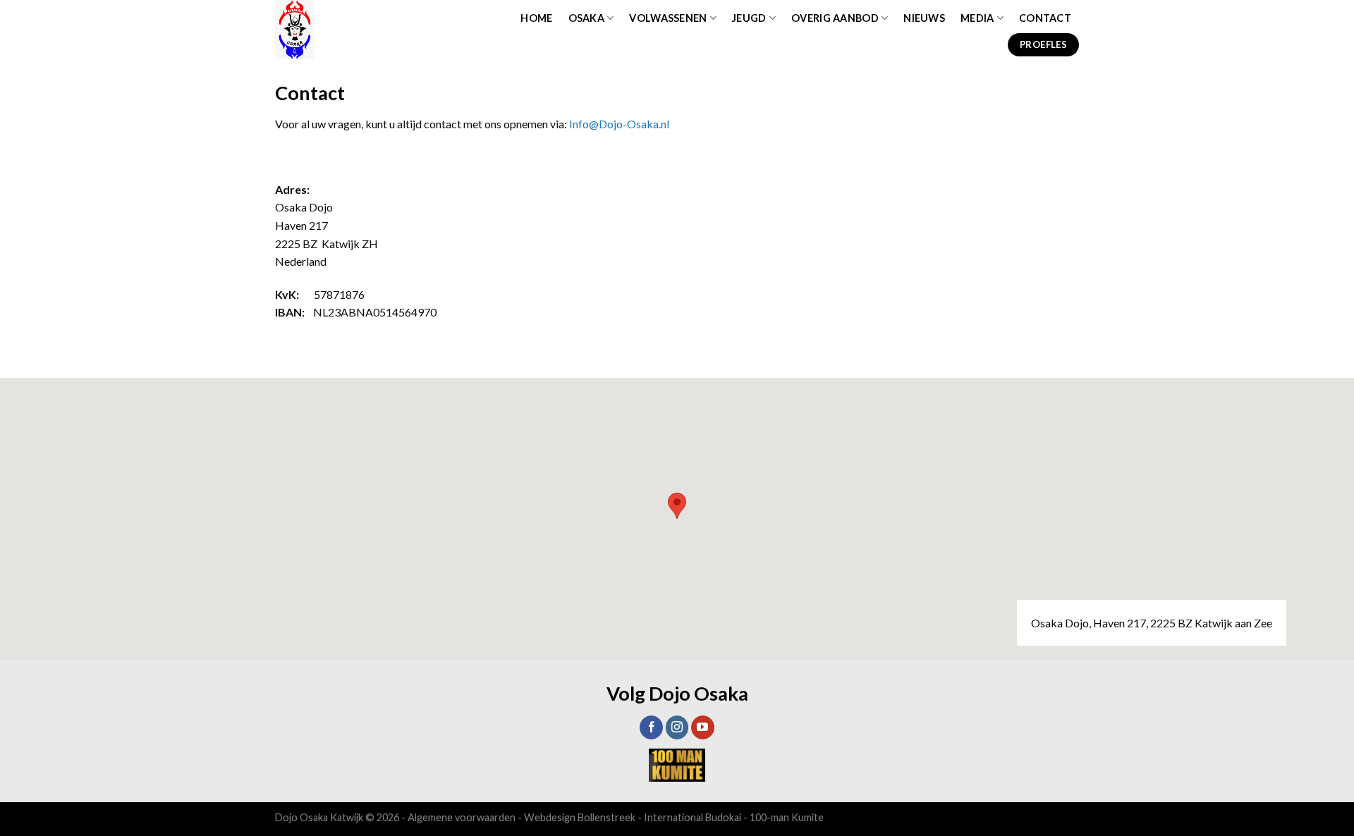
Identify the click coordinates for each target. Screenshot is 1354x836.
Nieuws (924, 18)
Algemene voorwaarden (462, 817)
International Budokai (692, 817)
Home (536, 18)
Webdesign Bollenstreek (579, 817)
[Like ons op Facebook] (651, 727)
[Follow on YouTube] (702, 727)
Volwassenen (668, 18)
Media (977, 18)
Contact (1045, 18)
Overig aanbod (835, 18)
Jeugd (749, 18)
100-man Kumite (787, 817)
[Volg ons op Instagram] (677, 727)
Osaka (586, 18)
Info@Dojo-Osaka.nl (619, 123)
